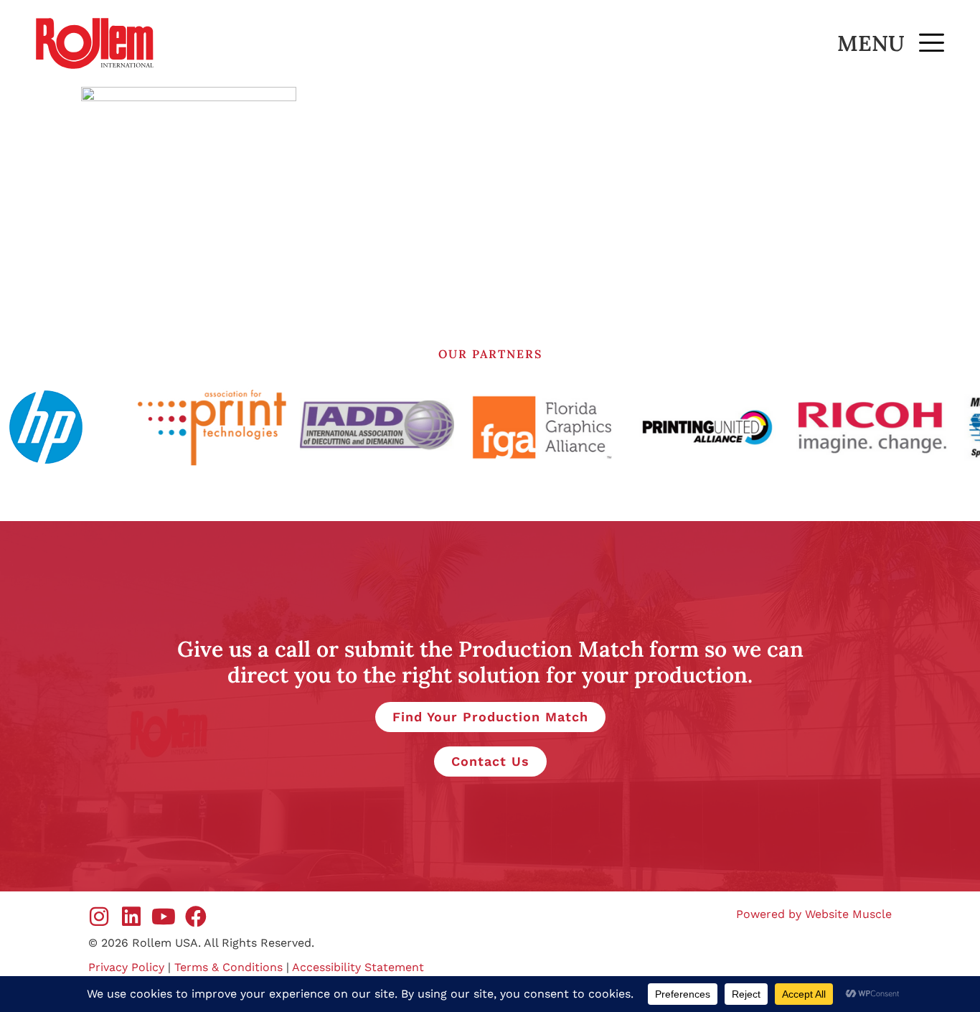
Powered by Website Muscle (814, 914)
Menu (871, 43)
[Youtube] (163, 916)
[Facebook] (196, 916)
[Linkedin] (131, 916)
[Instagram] (99, 916)
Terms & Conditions (228, 967)
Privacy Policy (126, 967)
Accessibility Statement (358, 967)
